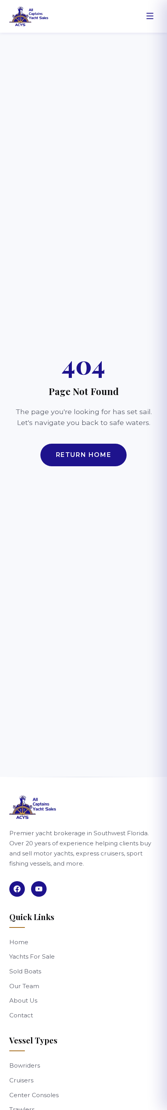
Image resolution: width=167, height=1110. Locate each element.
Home (18, 942)
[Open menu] (150, 16)
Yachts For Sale (32, 956)
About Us (23, 1000)
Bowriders (24, 1065)
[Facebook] (17, 889)
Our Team (24, 986)
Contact (21, 1015)
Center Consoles (34, 1095)
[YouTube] (39, 889)
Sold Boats (25, 971)
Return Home (83, 454)
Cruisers (21, 1080)
